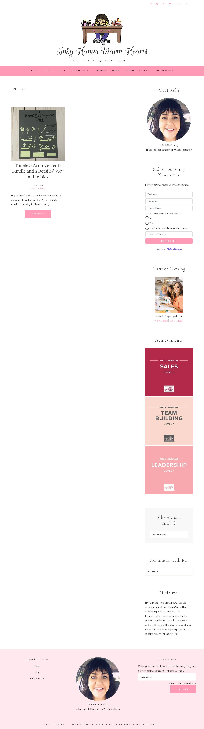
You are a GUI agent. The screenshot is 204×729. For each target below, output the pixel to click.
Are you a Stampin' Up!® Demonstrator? (162, 213)
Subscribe (183, 689)
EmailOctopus (176, 249)
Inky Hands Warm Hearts (102, 35)
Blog (37, 672)
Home (37, 666)
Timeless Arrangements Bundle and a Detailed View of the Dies (38, 170)
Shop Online (176, 320)
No (151, 223)
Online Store (37, 678)
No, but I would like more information (169, 228)
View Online (161, 320)
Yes (151, 217)
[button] (147, 217)
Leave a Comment (38, 188)
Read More (38, 214)
